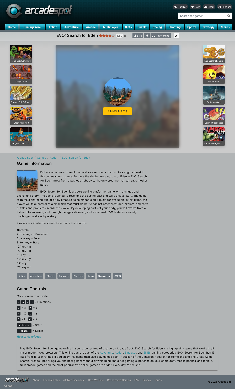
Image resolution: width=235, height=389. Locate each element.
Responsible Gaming (119, 380)
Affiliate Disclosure (74, 380)
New (197, 6)
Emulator (64, 276)
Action (21, 276)
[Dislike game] (147, 35)
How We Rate (96, 380)
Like (139, 35)
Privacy (147, 380)
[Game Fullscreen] (176, 35)
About (36, 380)
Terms (158, 380)
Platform (78, 276)
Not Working (162, 35)
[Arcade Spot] (59, 12)
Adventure (36, 276)
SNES (117, 276)
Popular (181, 6)
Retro (91, 276)
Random (226, 6)
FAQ (136, 380)
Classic (50, 276)
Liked (210, 6)
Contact (8, 385)
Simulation (104, 276)
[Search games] (228, 16)
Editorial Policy (51, 380)
